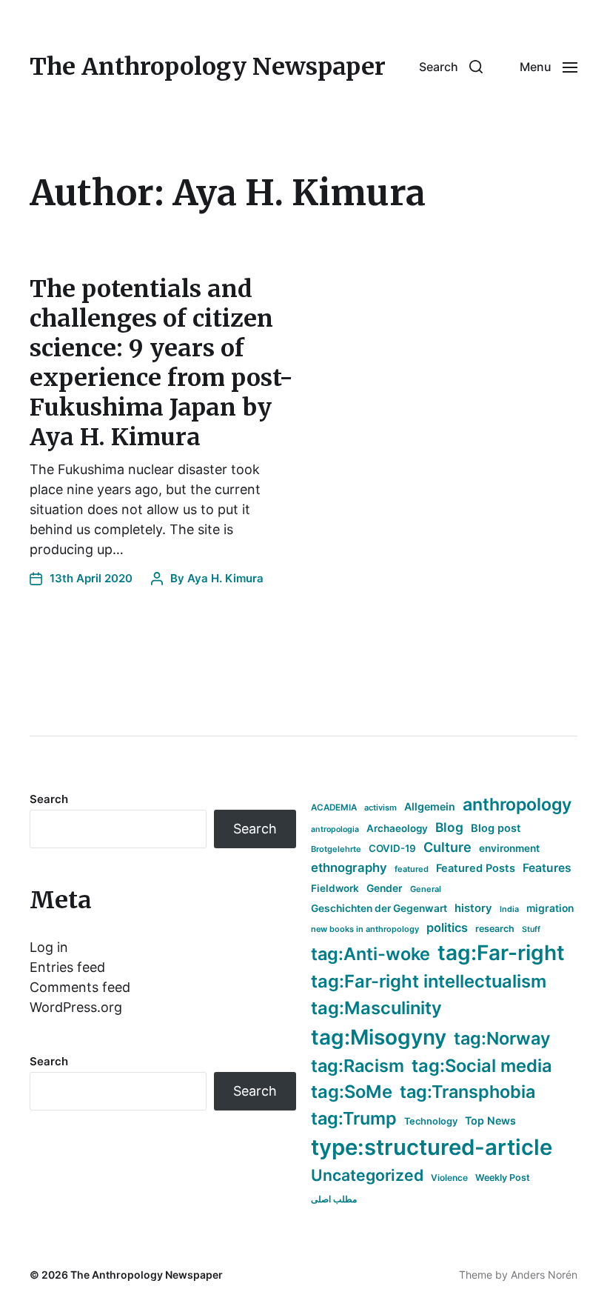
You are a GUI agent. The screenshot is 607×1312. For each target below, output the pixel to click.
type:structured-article (431, 1147)
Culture (447, 847)
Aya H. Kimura (225, 578)
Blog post (496, 828)
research (494, 928)
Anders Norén (544, 1274)
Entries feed (67, 967)
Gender (384, 888)
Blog (449, 827)
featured (412, 869)
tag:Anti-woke (370, 954)
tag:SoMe (351, 1091)
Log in (49, 947)
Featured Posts (475, 868)
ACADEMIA (334, 807)
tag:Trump (354, 1118)
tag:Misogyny (378, 1037)
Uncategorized (367, 1175)
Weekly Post (502, 1177)
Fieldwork (335, 888)
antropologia (335, 829)
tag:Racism (357, 1065)
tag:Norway (502, 1038)
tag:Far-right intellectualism (428, 981)
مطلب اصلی (334, 1199)
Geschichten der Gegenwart (379, 908)
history (473, 908)
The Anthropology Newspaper (208, 67)
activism (380, 807)
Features (547, 868)
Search (49, 799)
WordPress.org (76, 1007)
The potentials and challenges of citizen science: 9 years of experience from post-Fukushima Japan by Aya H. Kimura (161, 363)
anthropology (517, 804)
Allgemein (429, 806)
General (425, 889)
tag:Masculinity (376, 1008)
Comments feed (80, 987)
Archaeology (397, 828)
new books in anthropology (365, 929)
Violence (449, 1177)
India (509, 909)
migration (550, 908)
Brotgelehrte (336, 849)
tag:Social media (482, 1065)
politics (447, 927)
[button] (450, 66)
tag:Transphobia (467, 1091)
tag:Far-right (501, 952)
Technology (430, 1121)
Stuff (531, 929)
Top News (490, 1120)
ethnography (349, 867)
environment (509, 848)
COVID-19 (392, 848)
